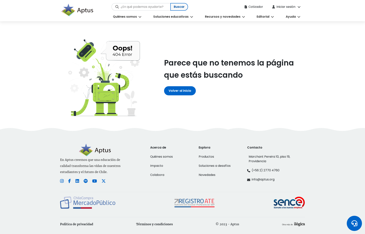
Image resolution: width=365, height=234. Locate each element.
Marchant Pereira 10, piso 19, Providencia (269, 158)
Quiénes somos (125, 16)
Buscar (179, 7)
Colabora (157, 175)
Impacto (156, 166)
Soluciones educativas (171, 16)
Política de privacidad (76, 224)
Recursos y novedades (222, 16)
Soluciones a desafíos (215, 166)
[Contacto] (354, 223)
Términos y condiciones (154, 224)
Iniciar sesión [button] (285, 7)
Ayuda (291, 16)
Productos (206, 156)
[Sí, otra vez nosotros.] (293, 224)
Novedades (207, 175)
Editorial (263, 16)
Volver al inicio (180, 91)
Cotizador (255, 7)
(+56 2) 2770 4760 (265, 170)
